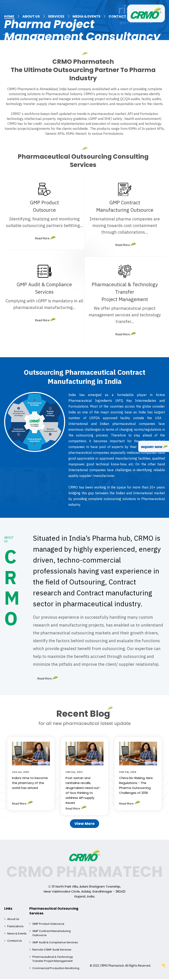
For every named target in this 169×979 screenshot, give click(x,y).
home (9, 16)
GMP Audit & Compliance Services (55, 942)
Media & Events (86, 16)
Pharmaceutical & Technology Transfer (125, 292)
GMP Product (44, 206)
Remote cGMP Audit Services (51, 950)
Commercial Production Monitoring (55, 968)
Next (163, 20)
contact (117, 16)
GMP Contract (124, 206)
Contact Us (14, 941)
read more (42, 238)
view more (84, 823)
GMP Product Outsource (48, 924)
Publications (15, 926)
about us (31, 16)
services (56, 16)
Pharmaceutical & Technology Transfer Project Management (52, 959)
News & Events (17, 933)
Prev (5, 20)
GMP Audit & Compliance (44, 288)
